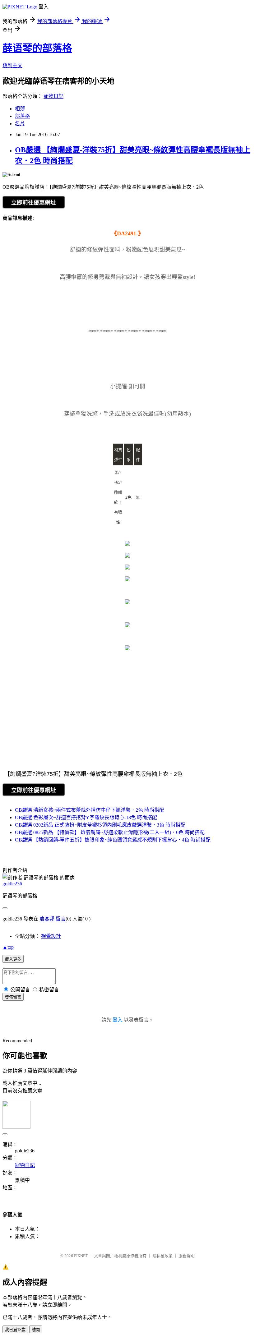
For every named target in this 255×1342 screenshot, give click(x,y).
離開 (36, 1329)
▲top (8, 947)
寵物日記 (53, 96)
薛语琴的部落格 (37, 48)
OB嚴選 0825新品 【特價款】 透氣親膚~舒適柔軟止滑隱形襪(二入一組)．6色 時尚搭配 (110, 832)
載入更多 (13, 959)
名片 (20, 123)
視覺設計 (51, 936)
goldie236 (12, 883)
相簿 (20, 108)
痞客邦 (46, 918)
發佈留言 (13, 997)
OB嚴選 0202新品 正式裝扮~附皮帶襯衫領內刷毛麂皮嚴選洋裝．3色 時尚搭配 (100, 825)
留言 (61, 918)
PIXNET (81, 1255)
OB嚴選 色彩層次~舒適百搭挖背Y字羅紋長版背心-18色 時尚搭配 (86, 817)
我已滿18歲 (15, 1329)
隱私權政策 (162, 1255)
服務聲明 (186, 1255)
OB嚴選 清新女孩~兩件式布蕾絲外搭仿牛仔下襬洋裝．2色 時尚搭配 (89, 810)
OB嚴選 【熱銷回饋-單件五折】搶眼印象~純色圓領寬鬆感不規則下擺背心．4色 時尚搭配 (113, 839)
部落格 (22, 116)
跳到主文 (12, 65)
